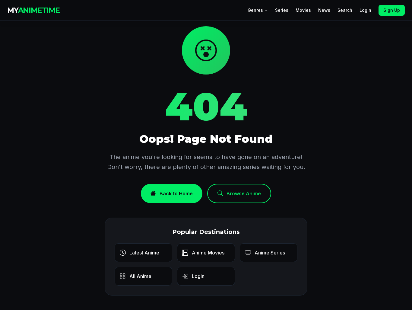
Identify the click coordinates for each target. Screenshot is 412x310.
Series (281, 10)
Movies (303, 10)
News (324, 10)
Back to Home (176, 193)
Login (365, 10)
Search (345, 10)
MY (33, 10)
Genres (255, 10)
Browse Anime (244, 193)
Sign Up (391, 10)
